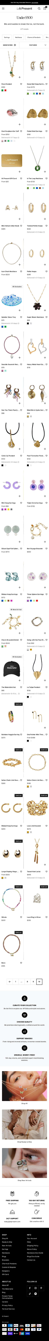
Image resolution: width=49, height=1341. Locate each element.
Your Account (32, 1238)
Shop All (5, 1238)
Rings (4, 1256)
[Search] (39, 8)
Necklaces (18, 37)
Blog (3, 1292)
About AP (5, 1285)
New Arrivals (6, 1246)
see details (35, 2)
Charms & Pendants (33, 37)
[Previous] (10, 982)
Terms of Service (8, 1309)
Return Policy (32, 1249)
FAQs (29, 1242)
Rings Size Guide (33, 1256)
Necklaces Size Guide (35, 1253)
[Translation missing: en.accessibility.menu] (4, 8)
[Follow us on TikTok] (30, 1294)
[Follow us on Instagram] (35, 1288)
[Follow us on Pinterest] (41, 1288)
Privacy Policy (7, 1305)
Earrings (7, 37)
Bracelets (5, 1260)
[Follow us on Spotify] (35, 1294)
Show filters (8, 45)
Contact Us (31, 1260)
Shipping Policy (32, 1246)
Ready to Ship (7, 1242)
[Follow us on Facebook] (30, 1288)
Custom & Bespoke (9, 1267)
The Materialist (7, 1289)
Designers (5, 1271)
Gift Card (5, 1274)
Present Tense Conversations (7, 1297)
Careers (5, 1302)
